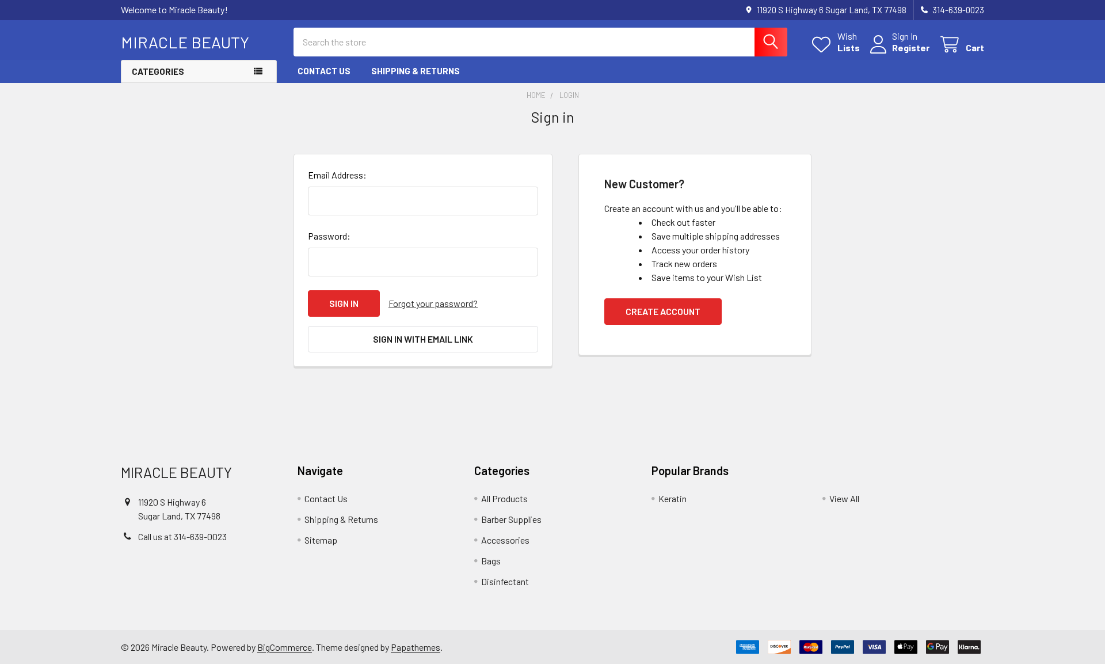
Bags (491, 560)
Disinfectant (505, 581)
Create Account (663, 311)
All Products (504, 498)
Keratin (672, 498)
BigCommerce (284, 647)
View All (844, 498)
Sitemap (320, 539)
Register (910, 47)
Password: (329, 235)
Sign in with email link (423, 338)
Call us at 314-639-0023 (182, 536)
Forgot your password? (433, 303)
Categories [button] (158, 71)
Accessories (505, 539)
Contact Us (324, 71)
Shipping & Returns (415, 71)
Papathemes (415, 647)
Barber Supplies (511, 519)
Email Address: (337, 174)
